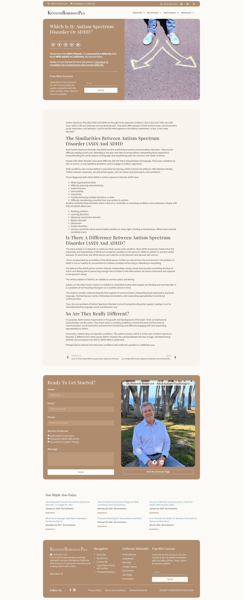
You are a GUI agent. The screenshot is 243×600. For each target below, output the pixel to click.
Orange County (129, 566)
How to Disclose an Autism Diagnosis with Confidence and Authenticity (118, 503)
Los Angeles (128, 579)
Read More (50, 512)
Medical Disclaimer (138, 590)
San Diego (127, 574)
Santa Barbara (129, 554)
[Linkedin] (74, 590)
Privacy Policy (94, 590)
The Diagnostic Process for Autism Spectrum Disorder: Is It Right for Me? (68, 503)
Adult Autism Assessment (62, 435)
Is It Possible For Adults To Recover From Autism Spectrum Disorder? (173, 520)
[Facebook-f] (70, 590)
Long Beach (128, 558)
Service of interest (58, 431)
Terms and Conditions (115, 590)
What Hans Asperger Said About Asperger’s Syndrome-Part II (66, 520)
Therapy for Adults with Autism (64, 438)
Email (51, 403)
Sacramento (128, 570)
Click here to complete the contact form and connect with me (79, 63)
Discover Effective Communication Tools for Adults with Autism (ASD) (171, 503)
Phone (51, 417)
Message (53, 449)
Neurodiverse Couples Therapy (64, 442)
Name (51, 389)
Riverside (126, 562)
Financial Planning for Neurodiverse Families (119, 518)
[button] (193, 3)
